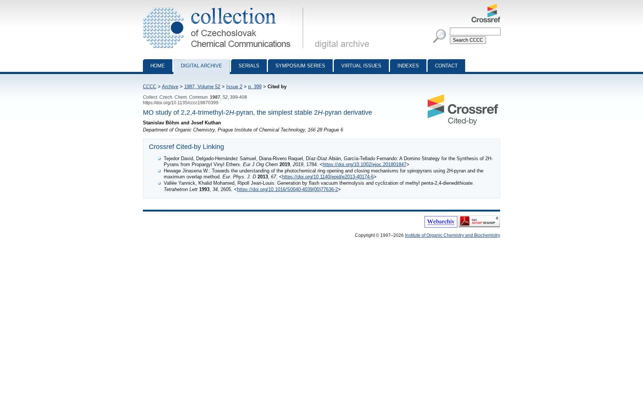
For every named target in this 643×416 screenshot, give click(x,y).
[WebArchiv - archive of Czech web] (441, 226)
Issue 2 (234, 86)
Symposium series (300, 66)
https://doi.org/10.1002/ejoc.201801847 (364, 164)
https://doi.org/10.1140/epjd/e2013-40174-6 (328, 177)
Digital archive (201, 66)
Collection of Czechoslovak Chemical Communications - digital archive (225, 7)
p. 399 (255, 86)
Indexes (408, 66)
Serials (249, 66)
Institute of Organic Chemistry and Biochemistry (452, 235)
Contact (446, 66)
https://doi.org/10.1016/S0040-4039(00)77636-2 (287, 189)
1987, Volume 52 (202, 86)
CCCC (149, 86)
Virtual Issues (361, 66)
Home (157, 66)
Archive (170, 86)
